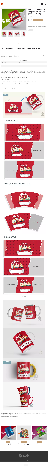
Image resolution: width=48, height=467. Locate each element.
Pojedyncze (39, 26)
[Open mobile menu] (39, 4)
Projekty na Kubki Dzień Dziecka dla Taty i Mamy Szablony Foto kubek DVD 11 (24, 444)
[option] (3, 34)
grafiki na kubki (15, 416)
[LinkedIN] (43, 1)
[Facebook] (39, 1)
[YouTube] (46, 1)
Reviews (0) (27, 42)
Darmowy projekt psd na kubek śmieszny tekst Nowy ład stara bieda (8, 444)
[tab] (21, 43)
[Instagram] (41, 1)
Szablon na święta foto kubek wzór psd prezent (40, 444)
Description (21, 42)
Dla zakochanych (34, 26)
